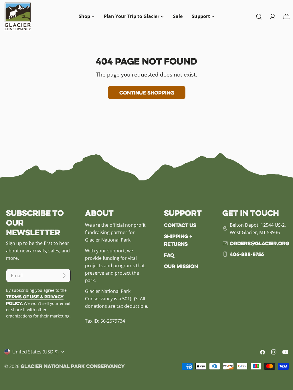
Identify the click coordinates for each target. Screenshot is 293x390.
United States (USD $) (35, 352)
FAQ (169, 255)
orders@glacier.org (259, 243)
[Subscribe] (64, 276)
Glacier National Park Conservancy (73, 366)
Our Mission (181, 266)
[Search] (259, 16)
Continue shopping (146, 92)
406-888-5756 (247, 254)
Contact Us (180, 225)
